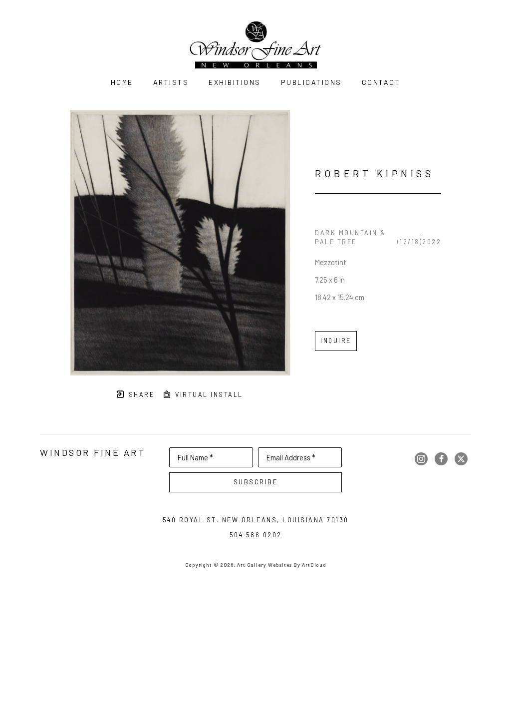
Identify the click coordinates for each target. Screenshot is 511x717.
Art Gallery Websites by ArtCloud (281, 565)
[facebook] (441, 458)
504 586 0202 (256, 535)
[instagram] (421, 458)
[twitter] (461, 458)
